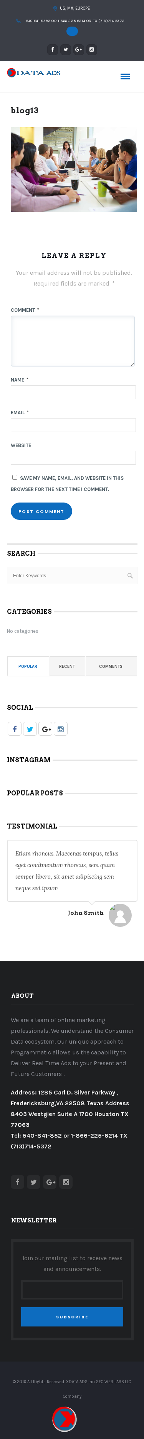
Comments (110, 666)
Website (21, 445)
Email (20, 412)
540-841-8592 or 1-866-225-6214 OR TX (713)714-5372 (75, 20)
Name (19, 380)
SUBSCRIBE (72, 1317)
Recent (67, 666)
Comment (25, 310)
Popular (27, 666)
